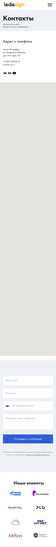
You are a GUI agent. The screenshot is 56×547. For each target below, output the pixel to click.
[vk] (5, 73)
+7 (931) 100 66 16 (11, 61)
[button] (37, 455)
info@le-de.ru (9, 64)
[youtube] (14, 73)
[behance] (9, 73)
